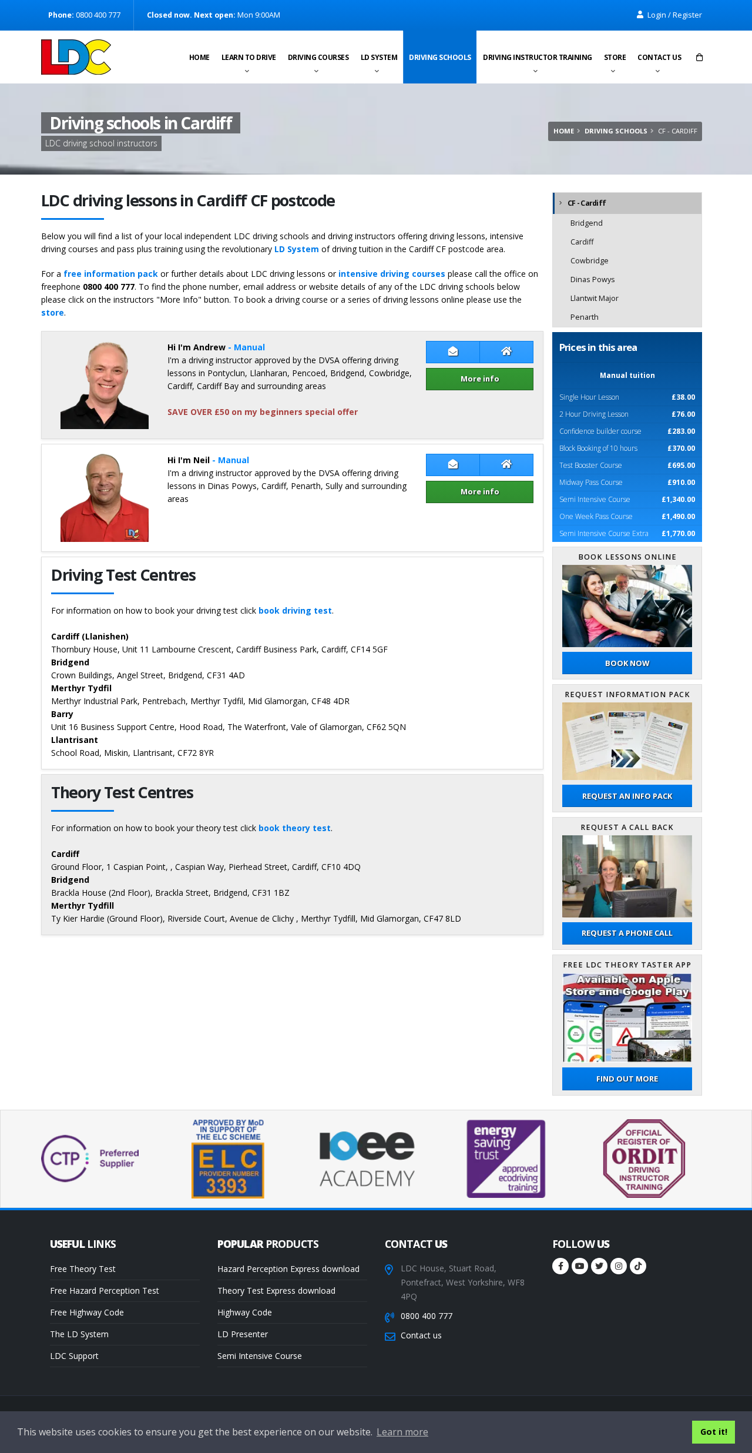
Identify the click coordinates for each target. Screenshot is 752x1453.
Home (199, 57)
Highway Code (244, 1312)
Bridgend (586, 223)
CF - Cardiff (587, 203)
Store (615, 57)
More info (480, 378)
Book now (627, 663)
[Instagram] (618, 1266)
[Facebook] (560, 1266)
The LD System (79, 1334)
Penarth (584, 317)
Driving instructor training (537, 57)
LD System (379, 57)
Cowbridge (589, 261)
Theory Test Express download (276, 1290)
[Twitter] (599, 1266)
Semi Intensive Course (259, 1355)
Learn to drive (248, 57)
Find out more (627, 1078)
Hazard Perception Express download (288, 1268)
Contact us (659, 57)
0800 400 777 (426, 1315)
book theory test (294, 827)
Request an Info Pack (627, 796)
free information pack (110, 273)
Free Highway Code (87, 1312)
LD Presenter (242, 1334)
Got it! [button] (713, 1431)
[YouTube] (580, 1266)
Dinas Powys (592, 279)
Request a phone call (627, 933)
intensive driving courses (391, 273)
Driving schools (440, 57)
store (52, 312)
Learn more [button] (402, 1431)
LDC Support (74, 1355)
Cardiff (581, 242)
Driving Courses (318, 57)
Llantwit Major (594, 298)
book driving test (295, 610)
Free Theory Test (83, 1268)
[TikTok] (638, 1266)
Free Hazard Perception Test (104, 1290)
